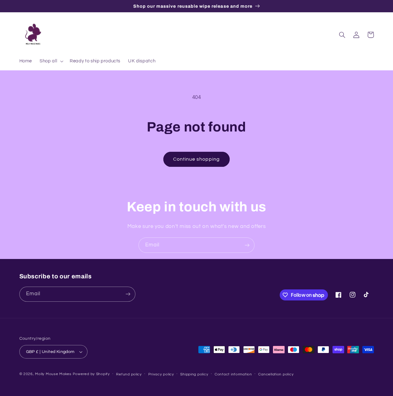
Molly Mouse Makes (53, 374)
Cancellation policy (276, 374)
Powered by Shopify (91, 374)
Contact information (233, 374)
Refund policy (129, 374)
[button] (51, 61)
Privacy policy (161, 374)
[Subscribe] (247, 245)
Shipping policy (194, 374)
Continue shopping (196, 159)
